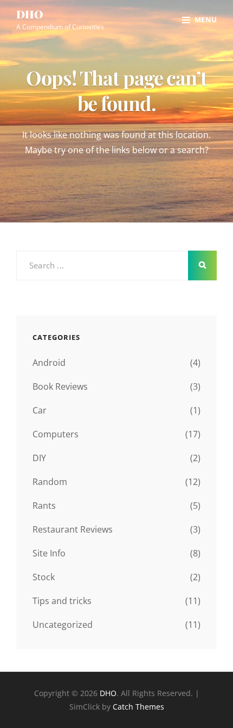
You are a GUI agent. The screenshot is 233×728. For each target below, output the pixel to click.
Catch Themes (138, 706)
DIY (39, 458)
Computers (56, 434)
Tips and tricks (62, 601)
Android (49, 363)
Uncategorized (63, 625)
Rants (44, 505)
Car (40, 410)
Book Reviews (60, 386)
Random (50, 482)
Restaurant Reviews (73, 529)
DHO (29, 13)
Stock (44, 577)
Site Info (49, 553)
